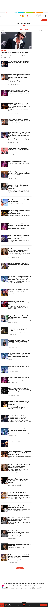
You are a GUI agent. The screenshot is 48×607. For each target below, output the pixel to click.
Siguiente (19, 568)
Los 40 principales (18, 585)
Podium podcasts (22, 588)
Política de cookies (21, 583)
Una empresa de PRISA (5, 586)
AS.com (34, 585)
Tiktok (20, 573)
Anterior (18, 605)
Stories (29, 573)
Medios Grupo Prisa (5, 588)
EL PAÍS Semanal (33, 586)
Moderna (17, 588)
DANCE (26, 12)
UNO (20, 586)
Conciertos (3, 50)
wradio (22, 586)
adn (37, 585)
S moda (30, 588)
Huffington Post (14, 586)
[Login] (47, 16)
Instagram (18, 573)
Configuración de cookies (28, 583)
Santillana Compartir (27, 585)
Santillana (22, 585)
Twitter (24, 573)
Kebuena (40, 586)
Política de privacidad (15, 583)
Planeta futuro (36, 586)
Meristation (38, 588)
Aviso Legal (5, 583)
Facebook (26, 573)
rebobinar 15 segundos (21, 605)
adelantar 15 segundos (27, 605)
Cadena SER (31, 585)
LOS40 (7, 12)
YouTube (22, 573)
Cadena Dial (29, 586)
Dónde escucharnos (41, 583)
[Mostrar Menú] (1, 16)
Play (24, 605)
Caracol (40, 585)
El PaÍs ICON (26, 588)
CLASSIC (16, 12)
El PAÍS (13, 585)
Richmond (13, 588)
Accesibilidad (10, 583)
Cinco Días (26, 586)
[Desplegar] (24, 602)
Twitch (27, 573)
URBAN (35, 12)
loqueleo (34, 588)
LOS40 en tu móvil (35, 583)
